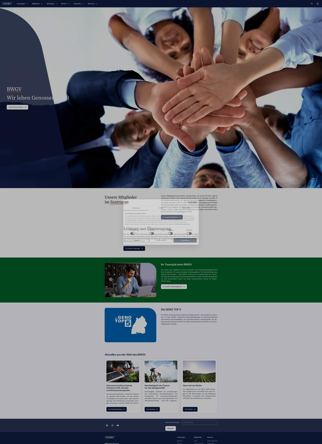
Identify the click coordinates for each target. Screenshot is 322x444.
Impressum (187, 224)
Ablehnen (137, 240)
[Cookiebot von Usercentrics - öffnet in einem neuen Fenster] (189, 202)
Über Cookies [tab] (186, 208)
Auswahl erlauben (161, 240)
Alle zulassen (185, 240)
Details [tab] (161, 208)
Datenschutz (179, 224)
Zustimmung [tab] (136, 208)
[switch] (151, 233)
